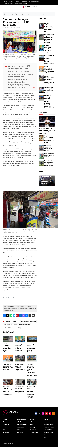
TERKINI (42, 19)
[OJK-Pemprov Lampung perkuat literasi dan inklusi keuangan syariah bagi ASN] (8, 382)
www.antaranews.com (34, 1)
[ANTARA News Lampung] (30, 6)
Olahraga (32, 427)
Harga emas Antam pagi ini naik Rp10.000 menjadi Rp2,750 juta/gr (49, 139)
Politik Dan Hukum (22, 424)
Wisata (32, 422)
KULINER (17, 327)
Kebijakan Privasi (48, 424)
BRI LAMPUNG (25, 321)
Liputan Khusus (34, 432)
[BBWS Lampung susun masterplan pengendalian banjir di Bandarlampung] (32, 339)
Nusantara (6, 432)
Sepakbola (33, 429)
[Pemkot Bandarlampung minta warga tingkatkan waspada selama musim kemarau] (20, 358)
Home (7, 14)
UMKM (14, 321)
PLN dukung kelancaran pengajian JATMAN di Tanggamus (18, 347)
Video (4, 429)
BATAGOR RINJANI (8, 327)
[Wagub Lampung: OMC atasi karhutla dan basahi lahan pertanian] (8, 358)
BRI (19, 321)
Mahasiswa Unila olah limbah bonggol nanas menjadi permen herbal (19, 390)
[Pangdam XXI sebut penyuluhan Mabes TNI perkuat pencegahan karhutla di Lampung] (32, 382)
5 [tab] (51, 187)
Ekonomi (32, 419)
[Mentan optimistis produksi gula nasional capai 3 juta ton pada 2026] (41, 25)
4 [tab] (49, 187)
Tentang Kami (24, 1)
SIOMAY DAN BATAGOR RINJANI (22, 324)
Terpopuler (10, 1)
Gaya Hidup (14, 14)
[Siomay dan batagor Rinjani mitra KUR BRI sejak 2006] (47, 121)
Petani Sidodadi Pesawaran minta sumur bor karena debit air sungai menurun (49, 164)
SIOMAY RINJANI (8, 324)
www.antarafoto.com (9, 3)
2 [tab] (45, 187)
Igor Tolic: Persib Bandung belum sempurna (49, 155)
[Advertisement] (20, 178)
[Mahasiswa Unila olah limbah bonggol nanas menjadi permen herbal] (20, 382)
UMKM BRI (33, 321)
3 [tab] (47, 187)
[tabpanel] (47, 181)
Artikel (18, 429)
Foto (41, 172)
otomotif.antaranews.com (21, 3)
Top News (17, 1)
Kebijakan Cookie (49, 427)
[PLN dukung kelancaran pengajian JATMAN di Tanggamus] (20, 339)
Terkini (5, 1)
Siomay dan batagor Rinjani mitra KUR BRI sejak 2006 (33, 14)
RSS (45, 437)
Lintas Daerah (21, 422)
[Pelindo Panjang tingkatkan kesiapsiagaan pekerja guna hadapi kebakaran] (8, 339)
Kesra (31, 424)
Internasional (20, 427)
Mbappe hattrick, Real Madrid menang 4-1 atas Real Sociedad (47, 131)
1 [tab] (42, 187)
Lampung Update (22, 419)
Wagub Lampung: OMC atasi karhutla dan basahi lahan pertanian (8, 366)
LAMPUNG (8, 321)
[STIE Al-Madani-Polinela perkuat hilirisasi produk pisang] (41, 89)
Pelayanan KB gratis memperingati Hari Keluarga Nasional (46, 179)
